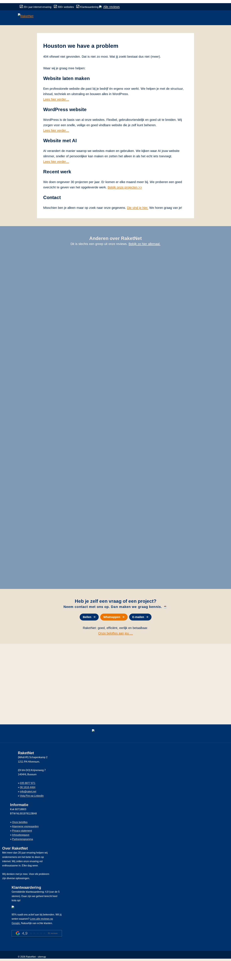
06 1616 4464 (27, 787)
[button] (89, 617)
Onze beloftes (20, 822)
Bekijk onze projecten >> (125, 187)
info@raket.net (28, 791)
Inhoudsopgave (20, 835)
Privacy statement (22, 830)
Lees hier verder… (56, 99)
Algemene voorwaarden (25, 826)
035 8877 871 (27, 783)
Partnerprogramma (22, 839)
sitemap (42, 956)
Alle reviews (111, 6)
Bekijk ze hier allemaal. (144, 244)
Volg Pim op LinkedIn (32, 795)
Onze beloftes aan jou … (115, 633)
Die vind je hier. (137, 207)
